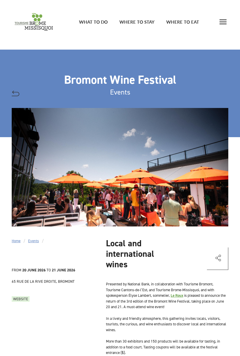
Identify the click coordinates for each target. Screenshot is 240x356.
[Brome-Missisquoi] (34, 22)
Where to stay (137, 22)
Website (20, 298)
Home (16, 240)
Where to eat (182, 22)
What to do (93, 22)
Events (33, 240)
